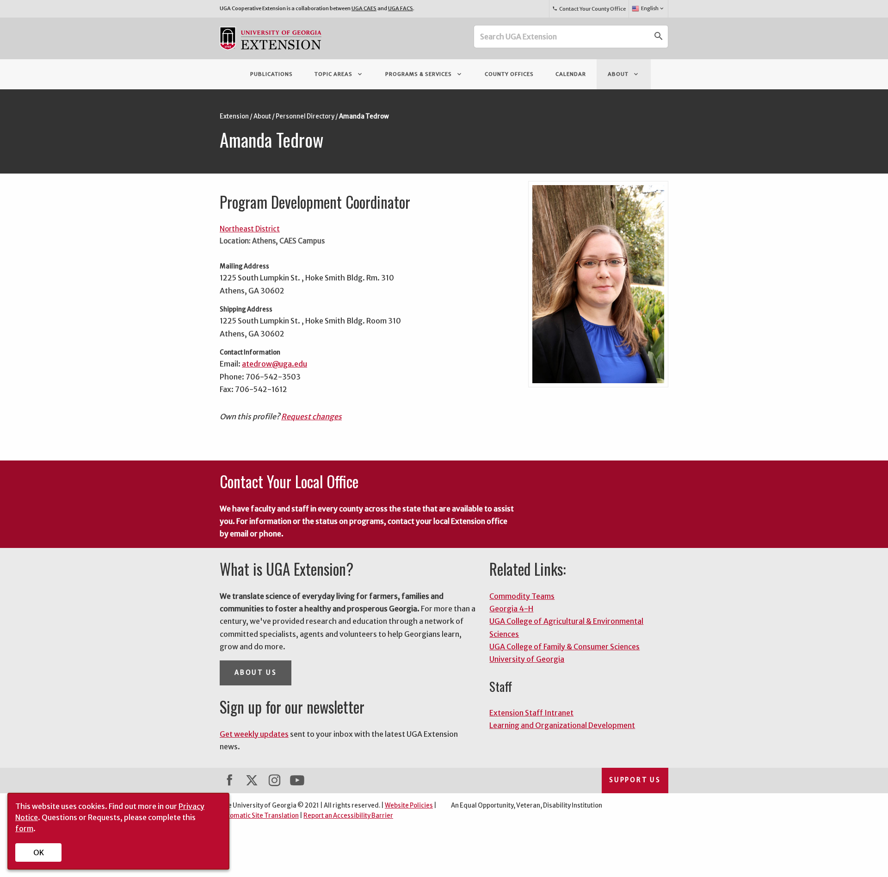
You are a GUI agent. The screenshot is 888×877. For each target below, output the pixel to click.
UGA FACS (400, 8)
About (624, 74)
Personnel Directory (305, 116)
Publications (271, 74)
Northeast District (250, 228)
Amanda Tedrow (364, 116)
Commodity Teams (522, 596)
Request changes (311, 416)
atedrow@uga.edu (274, 363)
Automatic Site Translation (259, 816)
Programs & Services (424, 74)
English (653, 8)
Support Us (635, 780)
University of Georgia (526, 659)
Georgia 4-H (511, 608)
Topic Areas (339, 74)
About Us (255, 673)
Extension (234, 116)
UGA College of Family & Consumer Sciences (564, 646)
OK (38, 852)
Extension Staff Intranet (531, 712)
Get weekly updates (254, 734)
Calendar (570, 74)
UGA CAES (364, 8)
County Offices (509, 74)
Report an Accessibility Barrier (348, 816)
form (24, 828)
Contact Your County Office (588, 9)
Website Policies (409, 805)
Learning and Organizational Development (562, 725)
